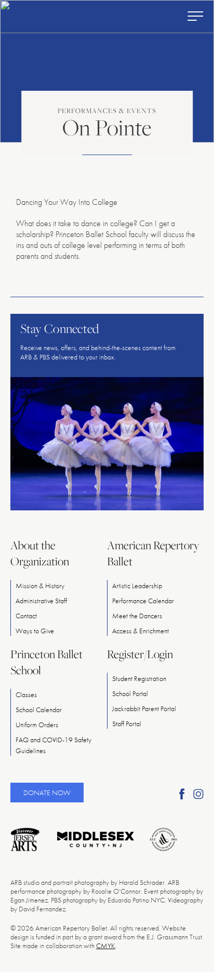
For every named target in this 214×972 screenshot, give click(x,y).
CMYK (105, 945)
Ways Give (35, 630)
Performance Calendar (143, 600)
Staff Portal (126, 723)
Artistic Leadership (137, 585)
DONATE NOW (47, 792)
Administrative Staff (41, 600)
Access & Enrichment (140, 630)
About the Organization (39, 553)
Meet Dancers (137, 615)
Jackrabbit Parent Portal (144, 708)
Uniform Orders (37, 724)
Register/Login (140, 654)
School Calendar (39, 709)
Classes (26, 694)
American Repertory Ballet (153, 553)
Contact (26, 615)
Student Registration (139, 678)
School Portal (130, 693)
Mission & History (40, 585)
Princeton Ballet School (46, 662)
